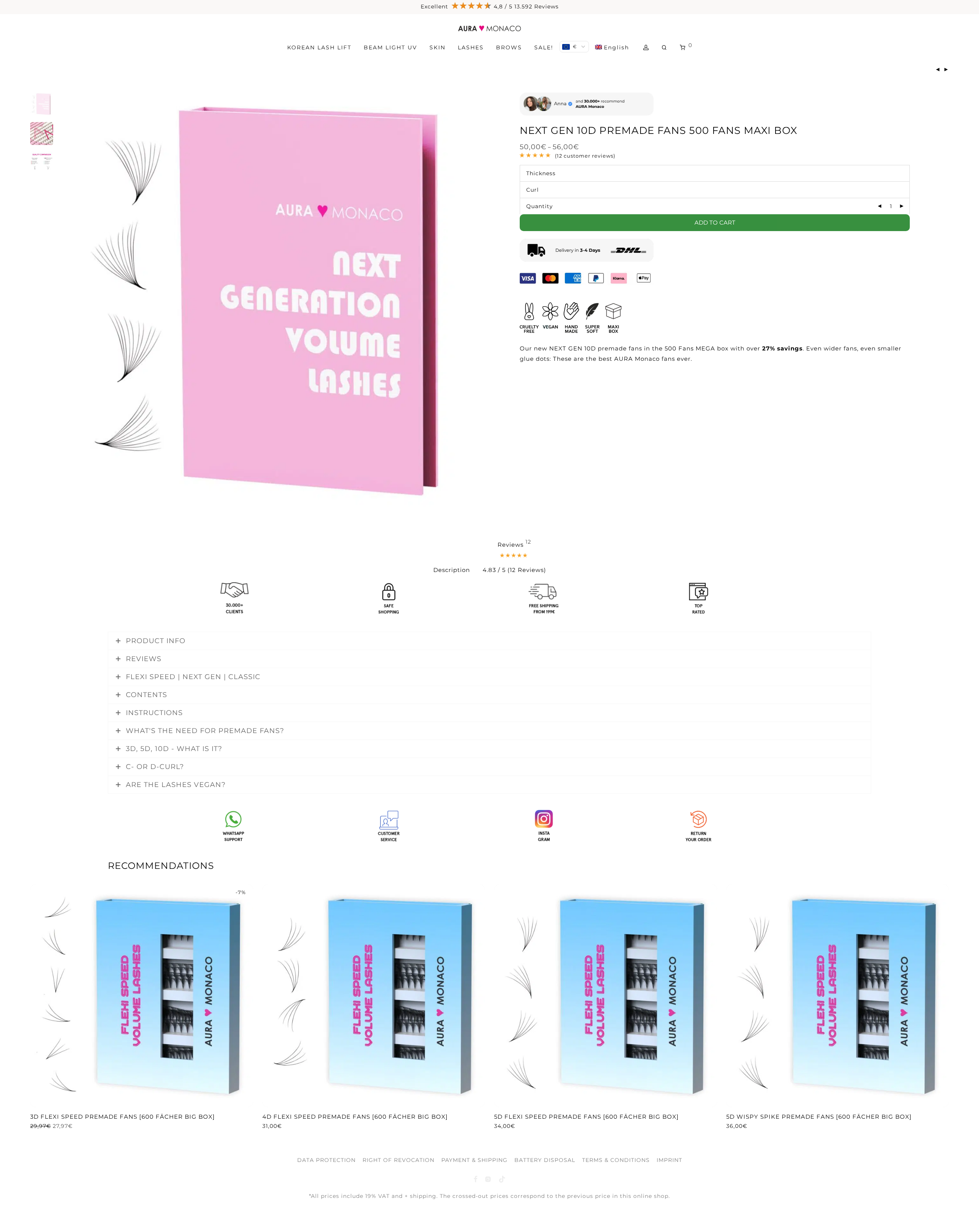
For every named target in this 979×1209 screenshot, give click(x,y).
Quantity (539, 206)
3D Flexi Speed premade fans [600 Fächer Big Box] (122, 1116)
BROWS (509, 47)
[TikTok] (502, 1178)
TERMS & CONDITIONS (616, 1160)
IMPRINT (669, 1160)
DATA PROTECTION (326, 1160)
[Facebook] (475, 1178)
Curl (532, 189)
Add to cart (714, 222)
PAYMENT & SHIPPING (474, 1160)
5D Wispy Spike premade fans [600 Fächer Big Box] (819, 1116)
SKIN (437, 47)
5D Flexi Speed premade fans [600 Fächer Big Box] (586, 1116)
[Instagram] (488, 1178)
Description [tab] (451, 570)
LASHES (471, 47)
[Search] (664, 48)
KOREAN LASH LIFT (319, 47)
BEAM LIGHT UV (390, 47)
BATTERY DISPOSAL (544, 1160)
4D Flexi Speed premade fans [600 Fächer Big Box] (355, 1116)
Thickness (541, 173)
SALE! (543, 47)
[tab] (514, 557)
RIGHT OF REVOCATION (398, 1160)
